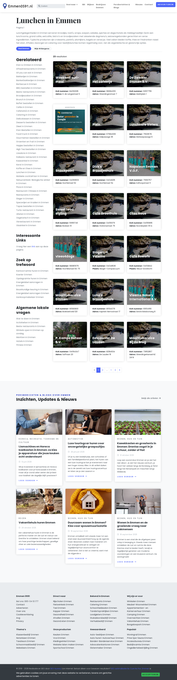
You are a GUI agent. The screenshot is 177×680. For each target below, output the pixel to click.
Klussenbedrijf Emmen (27, 634)
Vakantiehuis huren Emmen (37, 522)
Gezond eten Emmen (64, 621)
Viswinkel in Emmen (26, 225)
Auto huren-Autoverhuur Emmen (107, 637)
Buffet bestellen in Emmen (29, 103)
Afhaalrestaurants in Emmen (30, 68)
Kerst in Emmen (24, 164)
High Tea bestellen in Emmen (31, 149)
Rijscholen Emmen (62, 601)
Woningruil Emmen (136, 634)
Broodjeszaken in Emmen (29, 95)
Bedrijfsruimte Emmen (138, 644)
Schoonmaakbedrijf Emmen (30, 644)
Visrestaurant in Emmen (28, 221)
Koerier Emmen (24, 274)
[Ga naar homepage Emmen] (17, 6)
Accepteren (151, 674)
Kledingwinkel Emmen (64, 641)
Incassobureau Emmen (138, 641)
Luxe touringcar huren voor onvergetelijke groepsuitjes (86, 444)
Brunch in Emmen (25, 99)
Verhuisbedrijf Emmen (101, 621)
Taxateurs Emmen (25, 641)
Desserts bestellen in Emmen (31, 122)
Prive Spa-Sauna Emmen (139, 637)
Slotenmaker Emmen (101, 647)
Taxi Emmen (59, 607)
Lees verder (27, 480)
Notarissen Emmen (26, 637)
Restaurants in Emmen (27, 194)
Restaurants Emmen (100, 601)
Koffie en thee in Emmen (28, 168)
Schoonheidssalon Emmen (103, 607)
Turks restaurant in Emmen (30, 210)
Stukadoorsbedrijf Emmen (103, 617)
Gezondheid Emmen (63, 614)
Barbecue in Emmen (26, 84)
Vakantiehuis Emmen (137, 621)
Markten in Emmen (26, 337)
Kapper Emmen (61, 611)
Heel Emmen (23, 48)
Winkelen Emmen (136, 601)
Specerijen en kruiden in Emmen (32, 202)
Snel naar (71, 4)
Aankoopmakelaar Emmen (30, 297)
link (33, 246)
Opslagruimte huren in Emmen (31, 278)
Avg (18, 617)
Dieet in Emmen (24, 126)
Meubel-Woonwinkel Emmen (141, 604)
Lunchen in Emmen (25, 172)
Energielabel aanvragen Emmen (32, 293)
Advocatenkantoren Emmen (104, 644)
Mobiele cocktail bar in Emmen (32, 176)
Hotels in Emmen (24, 341)
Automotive (75, 439)
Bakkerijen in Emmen (26, 76)
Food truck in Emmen (27, 133)
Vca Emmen (59, 637)
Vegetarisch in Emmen (27, 217)
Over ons (20, 611)
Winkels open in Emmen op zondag (30, 332)
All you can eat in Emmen (29, 72)
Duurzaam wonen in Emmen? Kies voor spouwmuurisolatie (87, 524)
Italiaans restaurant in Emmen (31, 157)
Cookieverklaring (24, 614)
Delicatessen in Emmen (28, 118)
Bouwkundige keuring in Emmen (32, 289)
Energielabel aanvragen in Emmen (29, 284)
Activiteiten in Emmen (27, 322)
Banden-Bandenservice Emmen (106, 641)
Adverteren (166, 4)
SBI (83, 4)
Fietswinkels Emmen (63, 604)
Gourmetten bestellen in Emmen (33, 137)
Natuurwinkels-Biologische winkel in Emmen (33, 181)
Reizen (22, 518)
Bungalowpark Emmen (138, 624)
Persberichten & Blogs (122, 6)
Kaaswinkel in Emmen (27, 160)
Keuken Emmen (61, 634)
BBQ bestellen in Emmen (28, 88)
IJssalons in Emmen (26, 153)
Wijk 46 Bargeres (41, 49)
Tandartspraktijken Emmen (104, 611)
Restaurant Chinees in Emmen (31, 190)
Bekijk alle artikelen (149, 398)
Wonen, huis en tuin (129, 439)
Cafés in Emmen (24, 107)
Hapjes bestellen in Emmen (30, 145)
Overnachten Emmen (138, 617)
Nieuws (139, 4)
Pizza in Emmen (24, 187)
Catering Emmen (98, 604)
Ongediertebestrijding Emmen (142, 647)
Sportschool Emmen (63, 647)
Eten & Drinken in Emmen (29, 64)
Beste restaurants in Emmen (30, 91)
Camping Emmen (136, 614)
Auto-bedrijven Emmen (102, 634)
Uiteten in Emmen (25, 214)
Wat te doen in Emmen (28, 318)
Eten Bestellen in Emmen (28, 130)
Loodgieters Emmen (100, 614)
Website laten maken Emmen (68, 644)
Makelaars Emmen (25, 647)
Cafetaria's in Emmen (27, 110)
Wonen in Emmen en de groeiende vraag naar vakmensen (132, 526)
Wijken (90, 4)
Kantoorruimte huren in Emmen (32, 270)
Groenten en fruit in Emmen (30, 141)
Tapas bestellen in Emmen (29, 206)
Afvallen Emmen (61, 617)
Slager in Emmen (24, 198)
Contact (149, 4)
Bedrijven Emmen (101, 6)
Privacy (20, 621)
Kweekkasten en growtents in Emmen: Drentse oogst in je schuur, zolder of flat (136, 446)
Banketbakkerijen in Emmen (30, 80)
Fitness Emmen (24, 344)
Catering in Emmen (26, 114)
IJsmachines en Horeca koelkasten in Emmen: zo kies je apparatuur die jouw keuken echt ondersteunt (39, 451)
